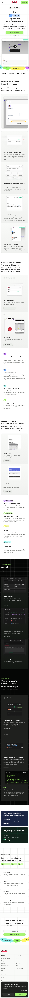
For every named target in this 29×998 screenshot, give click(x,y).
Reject (8, 994)
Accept (21, 994)
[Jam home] (14, 2)
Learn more (6, 605)
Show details (23, 990)
